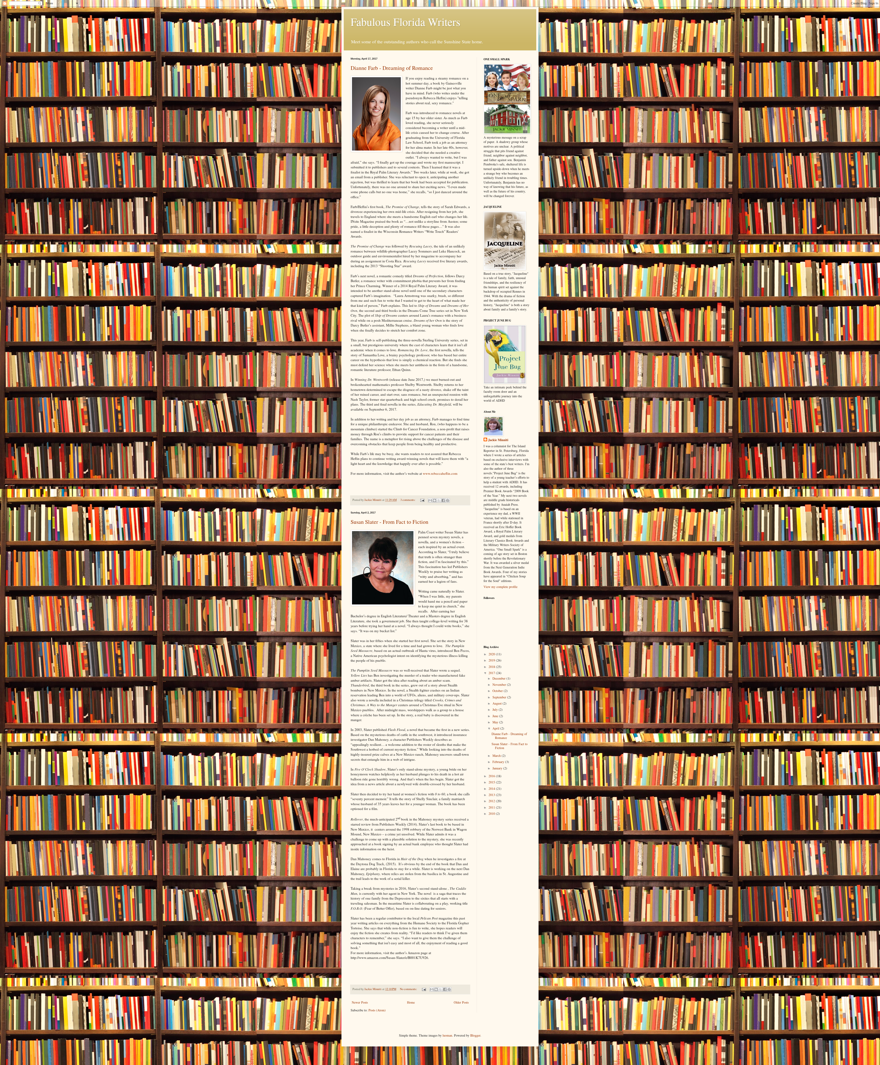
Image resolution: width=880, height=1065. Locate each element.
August (497, 703)
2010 (492, 813)
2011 (492, 807)
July (495, 709)
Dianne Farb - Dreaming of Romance (392, 67)
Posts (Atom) (377, 1010)
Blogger (475, 1035)
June (495, 716)
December (499, 678)
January (497, 768)
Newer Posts (360, 1002)
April (496, 728)
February (498, 762)
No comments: (409, 989)
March (497, 755)
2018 (492, 666)
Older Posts (461, 1002)
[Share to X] (439, 500)
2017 (492, 673)
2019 (492, 660)
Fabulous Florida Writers (405, 21)
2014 (492, 788)
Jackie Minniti (498, 440)
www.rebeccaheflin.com (440, 473)
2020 (492, 654)
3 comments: (408, 500)
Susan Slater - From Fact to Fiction (389, 521)
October (498, 691)
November (499, 684)
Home (411, 1002)
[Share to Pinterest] (447, 500)
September (499, 697)
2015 (492, 782)
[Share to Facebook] (443, 500)
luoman (447, 1035)
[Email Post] (422, 500)
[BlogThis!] (434, 500)
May (495, 722)
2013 (492, 795)
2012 (492, 801)
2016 (492, 776)
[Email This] (430, 500)
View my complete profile (500, 587)
